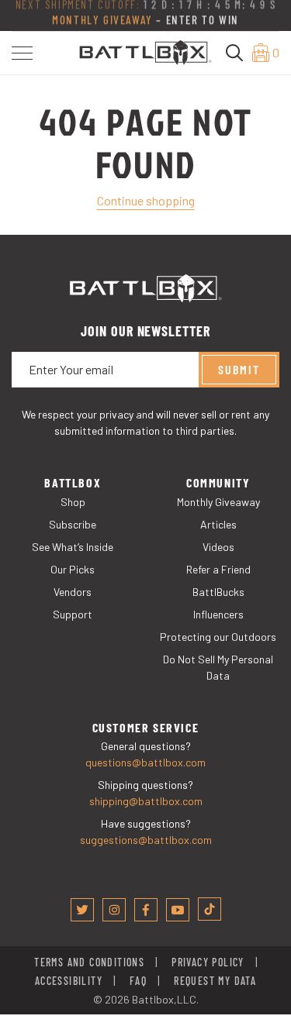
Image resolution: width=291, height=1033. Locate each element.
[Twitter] (82, 909)
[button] (22, 53)
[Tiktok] (209, 909)
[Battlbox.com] (145, 50)
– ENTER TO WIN (145, 21)
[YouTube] (177, 909)
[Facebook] (146, 909)
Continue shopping (146, 200)
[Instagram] (114, 909)
